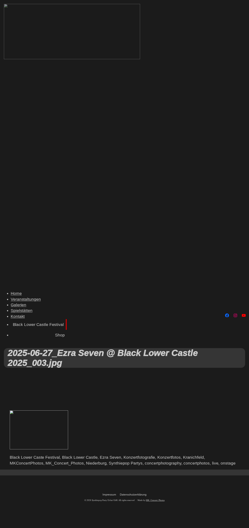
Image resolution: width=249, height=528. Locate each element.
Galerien (18, 305)
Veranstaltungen (26, 299)
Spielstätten (21, 310)
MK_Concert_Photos (155, 500)
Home (16, 293)
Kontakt (18, 316)
